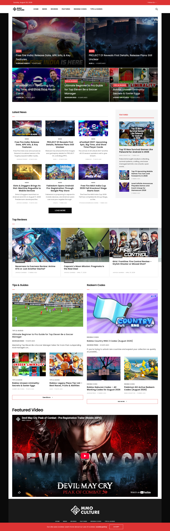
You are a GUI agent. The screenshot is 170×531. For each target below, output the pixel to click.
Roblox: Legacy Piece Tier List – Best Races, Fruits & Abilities (66, 384)
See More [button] (46, 397)
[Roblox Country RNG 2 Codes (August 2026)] (122, 313)
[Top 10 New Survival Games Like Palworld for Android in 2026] (136, 133)
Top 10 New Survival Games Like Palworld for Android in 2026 (136, 150)
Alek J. (91, 63)
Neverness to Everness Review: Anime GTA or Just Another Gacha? (35, 267)
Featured (66, 9)
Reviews (54, 9)
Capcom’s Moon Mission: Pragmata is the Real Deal (84, 267)
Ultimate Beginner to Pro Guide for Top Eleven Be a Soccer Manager (84, 89)
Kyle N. (55, 203)
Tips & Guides (96, 9)
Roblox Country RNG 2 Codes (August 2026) (110, 341)
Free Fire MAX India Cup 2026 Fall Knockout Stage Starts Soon (93, 188)
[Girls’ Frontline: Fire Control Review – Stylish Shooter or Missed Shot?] (134, 242)
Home (35, 9)
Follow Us (151, 2)
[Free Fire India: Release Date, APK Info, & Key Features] (48, 42)
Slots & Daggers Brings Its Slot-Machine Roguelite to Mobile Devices (27, 188)
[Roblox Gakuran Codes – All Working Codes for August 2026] (103, 368)
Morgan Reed (70, 97)
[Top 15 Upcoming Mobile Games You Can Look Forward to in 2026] (124, 175)
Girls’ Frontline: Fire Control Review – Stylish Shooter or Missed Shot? (132, 262)
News (44, 9)
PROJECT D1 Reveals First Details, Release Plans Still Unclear (60, 145)
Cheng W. (20, 97)
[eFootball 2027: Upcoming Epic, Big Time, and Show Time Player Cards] (93, 128)
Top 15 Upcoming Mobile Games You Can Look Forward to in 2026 (142, 173)
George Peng (92, 345)
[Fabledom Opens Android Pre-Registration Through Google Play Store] (60, 172)
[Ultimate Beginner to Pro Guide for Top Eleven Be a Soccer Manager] (47, 310)
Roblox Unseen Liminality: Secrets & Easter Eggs (25, 384)
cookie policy (101, 527)
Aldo (51, 389)
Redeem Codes (80, 9)
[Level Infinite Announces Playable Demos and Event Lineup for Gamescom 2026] (124, 187)
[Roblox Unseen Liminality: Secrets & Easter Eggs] (29, 364)
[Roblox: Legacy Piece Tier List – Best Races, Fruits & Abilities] (66, 364)
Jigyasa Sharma (22, 203)
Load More (60, 210)
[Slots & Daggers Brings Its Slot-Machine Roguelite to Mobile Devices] (27, 172)
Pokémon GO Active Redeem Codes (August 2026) (139, 388)
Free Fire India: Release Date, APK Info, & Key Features (27, 145)
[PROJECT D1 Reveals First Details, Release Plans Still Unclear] (121, 42)
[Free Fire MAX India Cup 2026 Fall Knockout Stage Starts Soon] (93, 172)
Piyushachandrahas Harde (88, 203)
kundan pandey (23, 63)
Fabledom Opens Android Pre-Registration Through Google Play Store (60, 188)
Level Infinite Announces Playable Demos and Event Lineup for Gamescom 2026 (142, 186)
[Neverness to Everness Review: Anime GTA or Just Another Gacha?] (36, 245)
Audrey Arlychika (121, 97)
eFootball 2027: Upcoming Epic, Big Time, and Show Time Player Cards (36, 89)
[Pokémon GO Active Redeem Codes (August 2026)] (141, 368)
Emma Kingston (124, 155)
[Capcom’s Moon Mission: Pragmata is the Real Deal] (85, 245)
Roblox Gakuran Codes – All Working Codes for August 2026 (103, 388)
